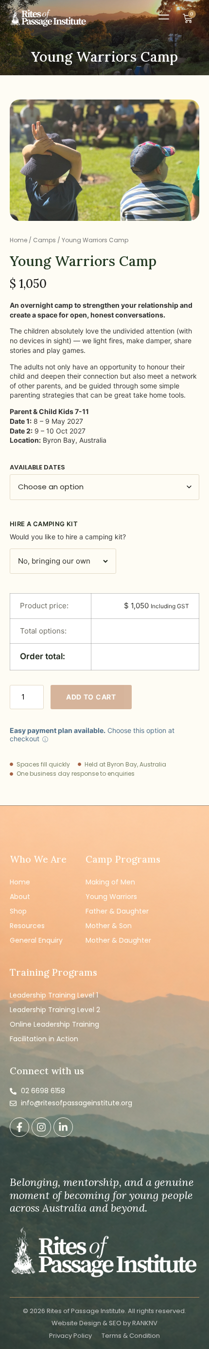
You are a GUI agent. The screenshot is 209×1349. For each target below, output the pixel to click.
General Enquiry (36, 940)
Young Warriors (111, 896)
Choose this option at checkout (92, 734)
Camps (44, 240)
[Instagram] (41, 1127)
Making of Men (110, 882)
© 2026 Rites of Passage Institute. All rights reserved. (104, 1311)
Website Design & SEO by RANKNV (104, 1323)
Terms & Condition (131, 1335)
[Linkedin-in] (63, 1127)
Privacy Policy (70, 1335)
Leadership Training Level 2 (55, 1010)
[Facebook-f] (19, 1127)
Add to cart (91, 697)
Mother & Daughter (118, 940)
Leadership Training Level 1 (54, 995)
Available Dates (37, 467)
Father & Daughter (117, 911)
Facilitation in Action (44, 1039)
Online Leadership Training (54, 1024)
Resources (27, 926)
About (20, 896)
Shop (18, 911)
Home (18, 240)
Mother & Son (109, 926)
